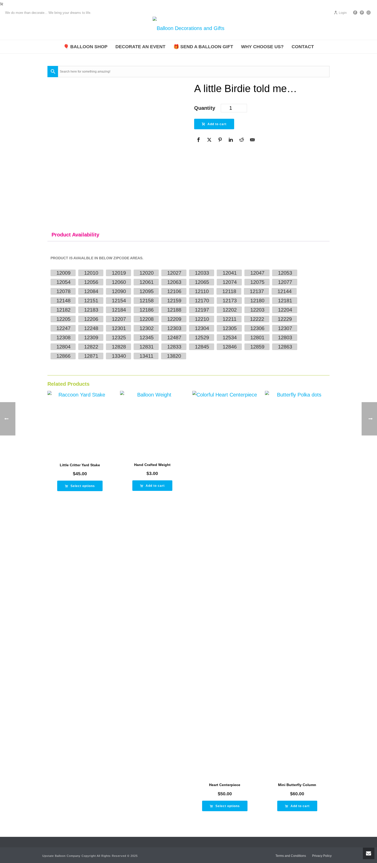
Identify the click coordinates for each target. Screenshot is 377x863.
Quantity (204, 108)
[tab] (75, 234)
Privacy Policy (322, 856)
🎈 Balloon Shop (85, 46)
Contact (303, 46)
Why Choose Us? (262, 46)
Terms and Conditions (290, 856)
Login (343, 13)
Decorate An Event (140, 46)
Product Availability (75, 234)
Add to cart (216, 124)
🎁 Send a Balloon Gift (203, 46)
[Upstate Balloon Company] (188, 28)
